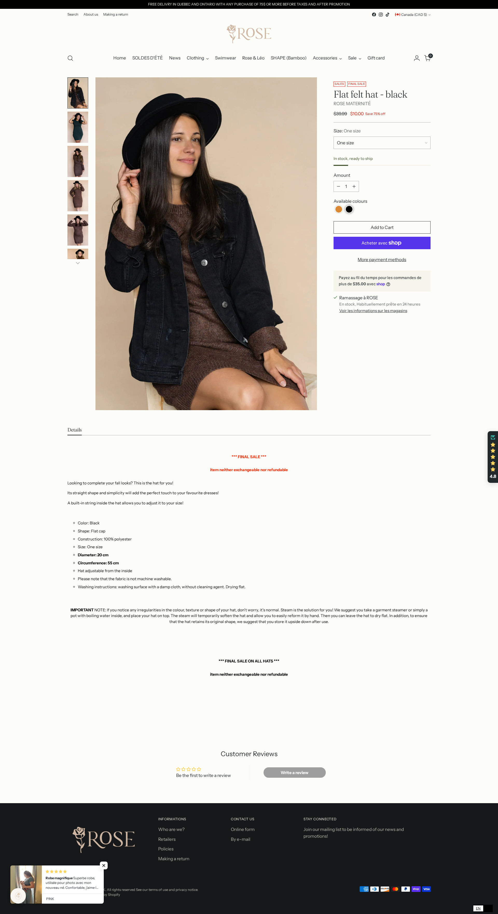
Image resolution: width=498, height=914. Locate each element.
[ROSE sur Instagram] (380, 14)
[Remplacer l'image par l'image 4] (77, 195)
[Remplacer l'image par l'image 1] (77, 93)
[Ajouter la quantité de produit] (354, 186)
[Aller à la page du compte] (417, 58)
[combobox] (478, 908)
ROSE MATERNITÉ (352, 103)
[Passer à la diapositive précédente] (414, 723)
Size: (347, 130)
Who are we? (171, 829)
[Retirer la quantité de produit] (338, 186)
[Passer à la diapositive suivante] (426, 722)
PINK (101, 890)
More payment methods (382, 259)
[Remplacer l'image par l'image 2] (77, 127)
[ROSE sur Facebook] (374, 14)
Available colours (350, 201)
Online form (243, 829)
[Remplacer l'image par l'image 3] (77, 161)
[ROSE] (249, 33)
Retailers (167, 839)
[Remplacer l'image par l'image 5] (77, 230)
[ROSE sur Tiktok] (387, 14)
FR (488, 908)
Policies (166, 848)
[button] (339, 209)
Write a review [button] (294, 772)
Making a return (173, 858)
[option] (488, 908)
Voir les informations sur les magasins (373, 310)
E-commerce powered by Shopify (93, 894)
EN (478, 908)
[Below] (77, 263)
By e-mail (240, 839)
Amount (342, 175)
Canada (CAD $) (414, 14)
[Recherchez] (70, 58)
